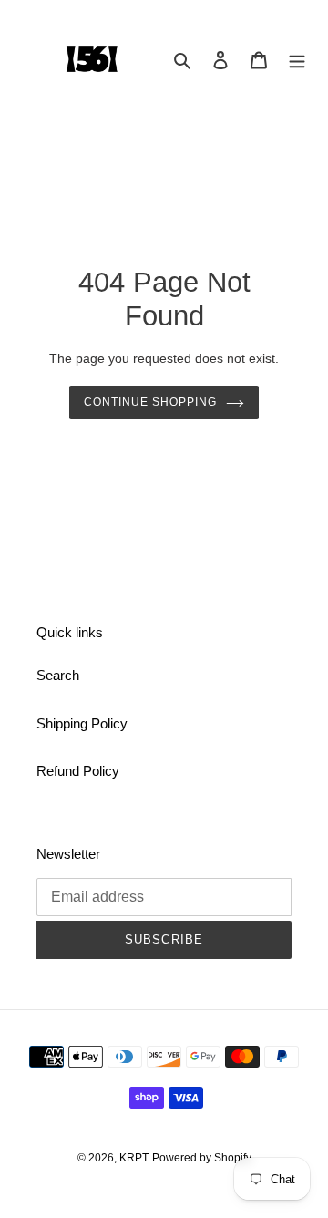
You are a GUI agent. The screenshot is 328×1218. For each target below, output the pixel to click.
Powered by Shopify (201, 1157)
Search (57, 675)
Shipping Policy (82, 723)
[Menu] (297, 59)
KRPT (134, 1157)
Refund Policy (77, 771)
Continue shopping (150, 402)
